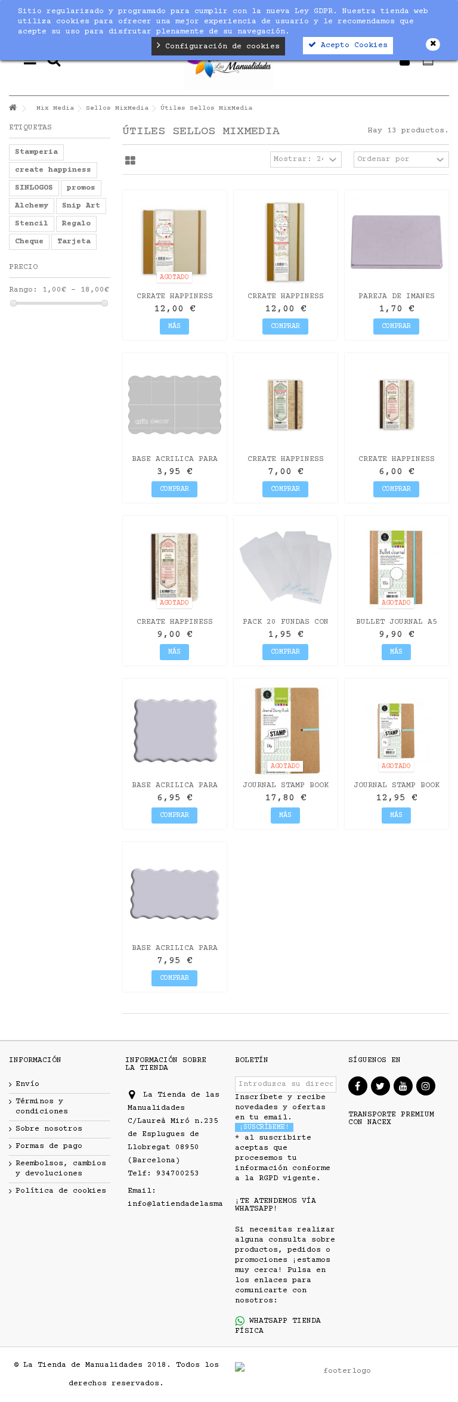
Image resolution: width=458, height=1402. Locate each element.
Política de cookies (61, 1191)
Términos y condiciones (42, 1106)
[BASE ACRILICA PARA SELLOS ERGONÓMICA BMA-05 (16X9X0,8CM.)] (174, 893)
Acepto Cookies (352, 45)
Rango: (23, 290)
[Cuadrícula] (130, 161)
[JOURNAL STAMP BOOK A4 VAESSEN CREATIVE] (285, 730)
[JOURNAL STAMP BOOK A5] (396, 730)
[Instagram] (425, 1085)
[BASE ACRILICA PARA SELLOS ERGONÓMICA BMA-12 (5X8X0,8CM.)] (174, 404)
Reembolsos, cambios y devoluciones (61, 1168)
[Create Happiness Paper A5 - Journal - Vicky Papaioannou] (174, 567)
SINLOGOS (34, 188)
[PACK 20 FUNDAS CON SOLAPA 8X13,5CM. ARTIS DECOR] (285, 567)
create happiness (53, 170)
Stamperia (36, 152)
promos (81, 188)
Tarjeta (74, 241)
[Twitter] (380, 1085)
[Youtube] (403, 1085)
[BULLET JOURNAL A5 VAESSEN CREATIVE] (396, 567)
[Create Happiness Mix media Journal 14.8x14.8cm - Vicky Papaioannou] (174, 242)
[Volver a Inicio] (12, 108)
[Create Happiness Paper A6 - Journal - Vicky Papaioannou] (396, 404)
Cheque (29, 241)
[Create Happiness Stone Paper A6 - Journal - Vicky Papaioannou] (285, 404)
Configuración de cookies (220, 46)
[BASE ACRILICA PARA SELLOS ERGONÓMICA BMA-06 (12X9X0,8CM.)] (174, 730)
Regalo (76, 223)
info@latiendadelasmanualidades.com (209, 1204)
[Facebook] (357, 1085)
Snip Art (81, 206)
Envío (27, 1084)
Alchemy (31, 206)
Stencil (31, 223)
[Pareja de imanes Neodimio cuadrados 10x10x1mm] (396, 242)
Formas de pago (49, 1146)
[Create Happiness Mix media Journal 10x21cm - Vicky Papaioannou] (285, 242)
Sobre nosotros (49, 1129)
